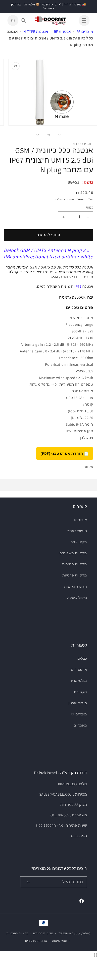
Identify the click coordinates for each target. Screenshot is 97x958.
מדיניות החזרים (43, 933)
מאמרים (80, 725)
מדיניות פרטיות (74, 575)
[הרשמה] (28, 882)
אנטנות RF (62, 31)
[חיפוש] (23, 20)
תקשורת (80, 692)
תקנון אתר (79, 542)
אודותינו (80, 519)
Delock (76, 933)
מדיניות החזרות (74, 564)
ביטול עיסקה (77, 597)
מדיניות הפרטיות (17, 933)
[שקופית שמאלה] (59, 134)
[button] (84, 20)
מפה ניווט (79, 835)
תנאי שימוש (59, 940)
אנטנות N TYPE (35, 31)
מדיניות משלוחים (73, 553)
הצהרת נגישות (75, 586)
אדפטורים (79, 669)
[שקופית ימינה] (37, 134)
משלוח (78, 199)
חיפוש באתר (77, 531)
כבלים (82, 658)
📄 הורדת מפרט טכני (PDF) (65, 453)
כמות (89, 207)
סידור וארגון (77, 703)
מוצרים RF (85, 31)
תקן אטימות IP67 (79, 431)
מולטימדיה (78, 680)
